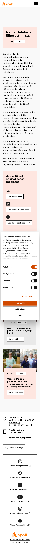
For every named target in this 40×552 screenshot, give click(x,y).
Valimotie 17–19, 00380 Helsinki (21, 421)
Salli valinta (20, 309)
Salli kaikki (20, 303)
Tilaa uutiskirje (16, 448)
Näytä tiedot (27, 296)
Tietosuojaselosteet (20, 542)
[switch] (34, 274)
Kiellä (20, 315)
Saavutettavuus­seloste (20, 540)
